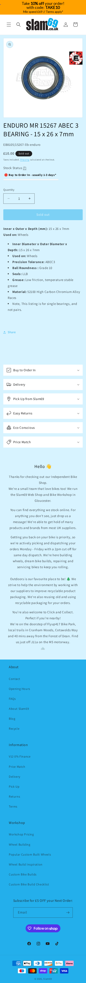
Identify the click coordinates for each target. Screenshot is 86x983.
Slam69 (47, 978)
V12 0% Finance (19, 756)
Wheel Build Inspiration (26, 864)
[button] (9, 24)
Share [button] (12, 332)
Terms (13, 806)
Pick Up (14, 787)
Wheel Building (19, 844)
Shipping (24, 159)
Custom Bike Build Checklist (29, 884)
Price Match (17, 767)
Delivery (14, 777)
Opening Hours (19, 689)
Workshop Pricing (21, 834)
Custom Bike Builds (23, 874)
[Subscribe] (68, 912)
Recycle (14, 729)
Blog (12, 719)
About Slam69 (19, 709)
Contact (14, 679)
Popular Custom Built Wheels (30, 854)
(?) (24, 168)
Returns (14, 796)
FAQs (12, 699)
